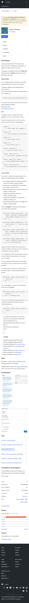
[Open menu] (27, 2)
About (2, 547)
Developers (4, 564)
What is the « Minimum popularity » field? (11, 458)
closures (18, 366)
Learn (2, 559)
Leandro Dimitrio (21, 344)
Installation (5, 48)
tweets (22, 502)
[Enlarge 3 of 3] (26, 409)
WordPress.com (6, 571)
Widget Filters (7, 106)
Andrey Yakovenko (20, 350)
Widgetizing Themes (9, 108)
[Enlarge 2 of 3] (26, 376)
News (2, 550)
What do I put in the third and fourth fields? (12, 454)
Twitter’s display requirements (15, 361)
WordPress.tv (5, 566)
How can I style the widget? (8, 440)
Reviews (5, 45)
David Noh (6, 348)
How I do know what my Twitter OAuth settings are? (8, 449)
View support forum (6, 539)
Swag (17, 566)
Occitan (6, 584)
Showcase (17, 547)
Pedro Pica (18, 354)
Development (6, 52)
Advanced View (5, 506)
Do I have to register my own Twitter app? (12, 444)
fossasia (13, 31)
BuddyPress (5, 578)
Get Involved (18, 559)
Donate (17, 564)
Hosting (3, 552)
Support (5, 56)
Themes (17, 550)
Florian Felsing (18, 346)
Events (17, 561)
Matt (3, 573)
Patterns (17, 555)
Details (4, 41)
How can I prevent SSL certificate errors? (11, 462)
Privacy (3, 555)
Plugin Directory (4, 6)
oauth (26, 499)
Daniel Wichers (18, 352)
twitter (26, 502)
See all (26, 529)
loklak (18, 499)
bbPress (4, 575)
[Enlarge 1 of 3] (12, 376)
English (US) (25, 496)
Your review (4, 529)
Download (4, 36)
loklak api (22, 499)
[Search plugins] (15, 11)
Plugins (17, 552)
